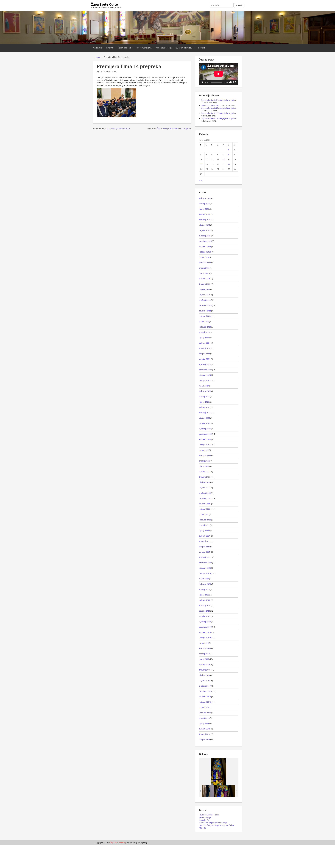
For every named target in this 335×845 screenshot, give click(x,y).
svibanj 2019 (204, 664)
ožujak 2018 (204, 739)
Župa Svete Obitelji (106, 4)
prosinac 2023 (205, 369)
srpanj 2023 (204, 396)
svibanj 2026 (204, 214)
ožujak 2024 (204, 353)
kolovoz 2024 (205, 327)
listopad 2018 (205, 702)
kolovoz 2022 (205, 455)
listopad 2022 (205, 444)
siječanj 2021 (205, 557)
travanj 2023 (204, 412)
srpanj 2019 (204, 653)
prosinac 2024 (205, 305)
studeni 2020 (205, 568)
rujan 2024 (204, 321)
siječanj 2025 (205, 300)
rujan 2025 (204, 257)
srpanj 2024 (204, 332)
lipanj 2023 (204, 402)
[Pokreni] (202, 82)
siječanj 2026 (205, 235)
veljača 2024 (204, 359)
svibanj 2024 (204, 343)
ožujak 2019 (204, 675)
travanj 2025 (204, 284)
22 (229, 164)
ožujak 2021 (204, 546)
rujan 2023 (204, 386)
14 (223, 159)
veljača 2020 (204, 616)
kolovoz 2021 (205, 520)
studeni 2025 (205, 246)
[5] (224, 791)
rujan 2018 (204, 707)
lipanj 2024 (204, 337)
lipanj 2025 (204, 273)
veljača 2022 (204, 487)
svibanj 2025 (204, 278)
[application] (218, 74)
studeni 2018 (205, 696)
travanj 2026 (204, 219)
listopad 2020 (205, 573)
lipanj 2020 (204, 595)
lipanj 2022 (204, 466)
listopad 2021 (205, 509)
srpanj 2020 (204, 589)
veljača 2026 (204, 230)
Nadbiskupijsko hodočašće (118, 128)
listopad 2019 (205, 637)
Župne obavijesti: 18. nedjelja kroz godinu (218, 118)
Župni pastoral (125, 48)
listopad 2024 (205, 316)
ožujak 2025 (204, 289)
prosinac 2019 (205, 627)
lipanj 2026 (204, 209)
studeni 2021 (205, 503)
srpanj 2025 (204, 268)
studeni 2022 (205, 439)
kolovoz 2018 (205, 712)
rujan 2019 (204, 643)
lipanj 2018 (204, 723)
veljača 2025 (204, 294)
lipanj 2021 (204, 530)
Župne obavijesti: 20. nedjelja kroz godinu (218, 108)
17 (201, 164)
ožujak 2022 (204, 482)
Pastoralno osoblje (164, 48)
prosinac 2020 (205, 562)
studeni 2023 (205, 375)
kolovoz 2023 (205, 391)
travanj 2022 (204, 477)
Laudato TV (204, 820)
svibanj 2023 (204, 407)
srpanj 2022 (204, 461)
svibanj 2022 (204, 471)
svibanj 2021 (204, 536)
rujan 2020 (204, 578)
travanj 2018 (204, 734)
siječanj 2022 (205, 493)
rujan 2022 (204, 450)
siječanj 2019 (205, 686)
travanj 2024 (204, 348)
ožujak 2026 (204, 225)
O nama (109, 48)
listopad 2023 (205, 380)
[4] (203, 791)
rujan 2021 (204, 514)
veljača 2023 (204, 423)
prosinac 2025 (205, 241)
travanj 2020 (204, 605)
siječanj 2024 (205, 364)
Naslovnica (97, 48)
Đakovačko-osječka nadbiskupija (213, 822)
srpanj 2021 (204, 525)
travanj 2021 (204, 541)
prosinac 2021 (205, 498)
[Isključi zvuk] (230, 82)
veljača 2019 (204, 680)
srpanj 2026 (204, 203)
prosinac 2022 (205, 434)
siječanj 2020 (205, 621)
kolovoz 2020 (205, 584)
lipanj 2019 (204, 659)
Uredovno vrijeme (144, 48)
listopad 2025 (205, 252)
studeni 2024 (205, 311)
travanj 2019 (204, 670)
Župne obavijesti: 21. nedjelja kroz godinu (218, 100)
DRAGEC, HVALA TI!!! (210, 105)
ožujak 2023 (204, 418)
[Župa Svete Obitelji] (167, 27)
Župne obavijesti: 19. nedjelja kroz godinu (218, 113)
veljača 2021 (204, 552)
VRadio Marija (205, 817)
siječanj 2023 (205, 428)
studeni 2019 (205, 632)
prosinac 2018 (205, 691)
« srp (201, 180)
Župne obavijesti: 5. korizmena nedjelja (173, 128)
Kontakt (201, 48)
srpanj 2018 (204, 718)
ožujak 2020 (204, 611)
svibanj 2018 (204, 728)
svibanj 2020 (204, 600)
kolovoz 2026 (205, 198)
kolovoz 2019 (205, 648)
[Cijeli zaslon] (234, 82)
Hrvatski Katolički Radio (209, 815)
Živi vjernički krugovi (184, 48)
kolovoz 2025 (205, 262)
